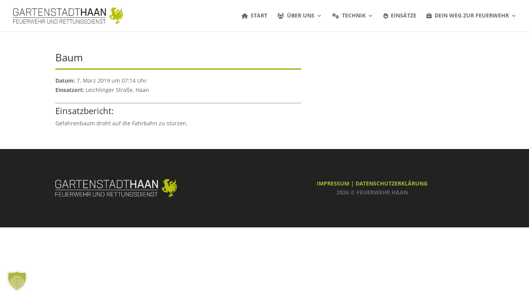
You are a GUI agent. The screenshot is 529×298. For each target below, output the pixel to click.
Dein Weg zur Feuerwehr (472, 16)
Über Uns (300, 16)
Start (259, 16)
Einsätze (403, 16)
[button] (17, 281)
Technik (354, 16)
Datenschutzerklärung (392, 183)
